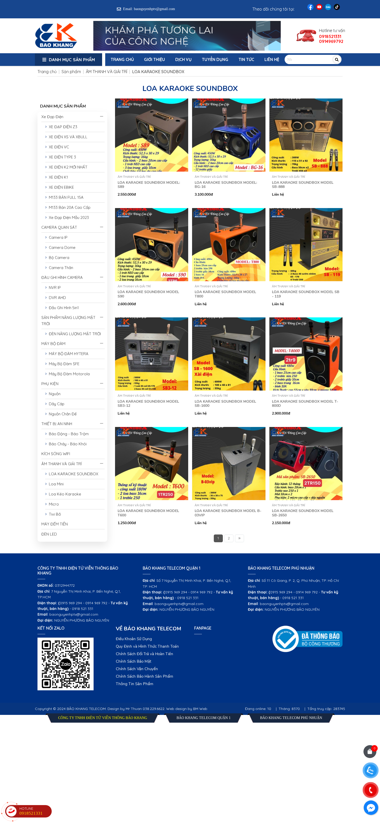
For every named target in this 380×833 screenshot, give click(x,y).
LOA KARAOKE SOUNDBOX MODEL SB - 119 (305, 294)
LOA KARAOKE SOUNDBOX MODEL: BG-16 (226, 184)
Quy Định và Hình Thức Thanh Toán (147, 646)
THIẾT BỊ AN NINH (56, 423)
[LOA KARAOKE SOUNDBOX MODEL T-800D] (306, 320)
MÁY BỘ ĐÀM (53, 343)
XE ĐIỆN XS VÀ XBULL (67, 136)
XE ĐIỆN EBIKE (60, 187)
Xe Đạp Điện (52, 116)
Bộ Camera (58, 257)
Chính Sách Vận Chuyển (137, 668)
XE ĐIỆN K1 (57, 177)
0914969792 (331, 41)
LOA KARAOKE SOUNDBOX (72, 473)
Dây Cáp (55, 403)
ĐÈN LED (49, 534)
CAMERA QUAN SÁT (59, 227)
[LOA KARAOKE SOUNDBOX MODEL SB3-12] (151, 320)
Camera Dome (61, 247)
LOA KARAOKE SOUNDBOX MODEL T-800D (305, 403)
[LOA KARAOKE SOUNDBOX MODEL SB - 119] (306, 211)
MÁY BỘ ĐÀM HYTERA (67, 353)
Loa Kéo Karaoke (64, 494)
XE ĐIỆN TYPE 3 (61, 157)
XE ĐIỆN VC (58, 146)
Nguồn (53, 393)
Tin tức (246, 59)
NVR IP (54, 287)
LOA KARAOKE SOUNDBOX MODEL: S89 (149, 184)
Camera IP (57, 237)
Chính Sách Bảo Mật (133, 661)
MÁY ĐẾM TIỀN (54, 524)
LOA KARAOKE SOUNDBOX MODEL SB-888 (302, 184)
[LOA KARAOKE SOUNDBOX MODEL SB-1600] (228, 320)
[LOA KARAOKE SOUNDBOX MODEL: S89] (151, 101)
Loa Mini (55, 484)
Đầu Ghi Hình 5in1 (63, 307)
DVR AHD (56, 297)
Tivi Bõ (54, 514)
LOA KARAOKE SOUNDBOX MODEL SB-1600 (225, 403)
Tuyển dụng (215, 59)
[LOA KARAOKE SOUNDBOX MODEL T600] (151, 430)
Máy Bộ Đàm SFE (63, 363)
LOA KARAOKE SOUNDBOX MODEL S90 (148, 294)
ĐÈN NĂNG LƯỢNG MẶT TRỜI (74, 333)
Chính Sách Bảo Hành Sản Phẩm (144, 676)
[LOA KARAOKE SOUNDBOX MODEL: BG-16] (228, 101)
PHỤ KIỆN (49, 383)
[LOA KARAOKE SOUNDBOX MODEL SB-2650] (306, 430)
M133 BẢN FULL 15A (65, 197)
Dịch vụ (183, 59)
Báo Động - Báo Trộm (68, 433)
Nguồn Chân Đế (62, 413)
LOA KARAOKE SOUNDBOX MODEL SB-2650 (302, 513)
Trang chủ (122, 59)
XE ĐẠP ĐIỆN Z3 (62, 126)
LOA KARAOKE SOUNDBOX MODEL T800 (225, 294)
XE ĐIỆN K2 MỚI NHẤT (67, 167)
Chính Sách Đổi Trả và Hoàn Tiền (144, 653)
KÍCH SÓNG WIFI (55, 453)
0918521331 (330, 36)
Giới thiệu (154, 59)
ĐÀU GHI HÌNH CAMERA (62, 277)
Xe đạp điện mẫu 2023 (68, 217)
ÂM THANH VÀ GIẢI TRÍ (61, 463)
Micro (53, 504)
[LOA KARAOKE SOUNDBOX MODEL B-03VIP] (228, 430)
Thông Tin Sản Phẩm (134, 683)
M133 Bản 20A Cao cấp (68, 207)
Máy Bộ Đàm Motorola (68, 373)
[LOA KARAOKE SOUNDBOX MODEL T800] (228, 211)
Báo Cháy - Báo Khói (67, 443)
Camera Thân (60, 267)
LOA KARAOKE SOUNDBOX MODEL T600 (148, 513)
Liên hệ (271, 59)
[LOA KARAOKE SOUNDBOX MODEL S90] (151, 211)
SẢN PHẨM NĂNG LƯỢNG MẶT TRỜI (68, 320)
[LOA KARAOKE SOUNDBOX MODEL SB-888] (306, 101)
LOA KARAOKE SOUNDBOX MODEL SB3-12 (148, 403)
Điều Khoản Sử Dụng (134, 638)
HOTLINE (31, 811)
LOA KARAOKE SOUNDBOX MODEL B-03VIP (228, 513)
